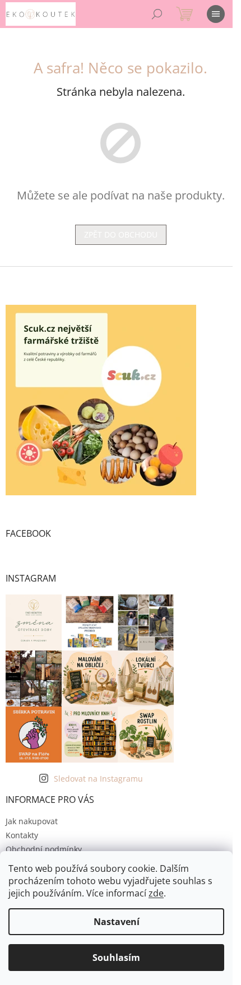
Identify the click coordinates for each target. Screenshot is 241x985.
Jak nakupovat (32, 821)
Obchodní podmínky (44, 849)
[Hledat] (157, 14)
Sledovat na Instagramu (98, 778)
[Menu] (216, 14)
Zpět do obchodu (120, 234)
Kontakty (22, 835)
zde (156, 893)
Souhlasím (116, 957)
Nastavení (117, 922)
